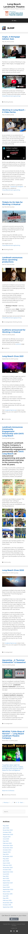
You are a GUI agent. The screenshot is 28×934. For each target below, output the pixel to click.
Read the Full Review (8, 790)
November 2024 (8, 847)
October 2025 (7, 832)
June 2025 (6, 839)
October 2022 (7, 869)
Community (7, 419)
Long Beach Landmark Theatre (14, 5)
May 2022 (6, 876)
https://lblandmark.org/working (11, 190)
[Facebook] (11, 931)
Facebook (13, 186)
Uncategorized (8, 322)
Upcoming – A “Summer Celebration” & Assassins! (14, 661)
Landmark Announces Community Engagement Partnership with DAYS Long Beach (13, 431)
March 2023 (6, 863)
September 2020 (8, 889)
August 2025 (6, 836)
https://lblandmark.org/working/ (11, 96)
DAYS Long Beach (13, 452)
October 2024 (7, 850)
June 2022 (6, 874)
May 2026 (6, 825)
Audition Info (14, 928)
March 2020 (6, 891)
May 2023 (6, 858)
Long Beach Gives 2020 (13, 570)
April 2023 (6, 861)
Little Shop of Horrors (10, 794)
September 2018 (8, 907)
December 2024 (8, 845)
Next (22, 802)
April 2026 (6, 828)
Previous (5, 802)
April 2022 (6, 878)
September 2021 (8, 883)
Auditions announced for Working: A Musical (13, 331)
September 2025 (8, 834)
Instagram (20, 186)
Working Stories (8, 102)
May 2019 (5, 898)
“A (12, 767)
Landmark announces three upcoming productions (12, 259)
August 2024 (7, 852)
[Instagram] (14, 931)
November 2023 (8, 856)
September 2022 (8, 872)
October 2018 (7, 905)
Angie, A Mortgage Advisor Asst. (11, 38)
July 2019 (5, 896)
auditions (18, 344)
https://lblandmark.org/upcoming (11, 317)
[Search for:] (14, 811)
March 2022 (6, 880)
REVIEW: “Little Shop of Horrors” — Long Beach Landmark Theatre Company (13, 734)
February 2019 (7, 900)
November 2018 (7, 902)
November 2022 (8, 867)
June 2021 (6, 885)
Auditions (6, 348)
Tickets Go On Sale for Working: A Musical (12, 203)
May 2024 (6, 854)
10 (18, 802)
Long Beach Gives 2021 (12, 356)
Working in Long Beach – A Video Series (14, 111)
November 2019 (7, 894)
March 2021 (6, 887)
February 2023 (7, 865)
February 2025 (7, 843)
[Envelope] (17, 931)
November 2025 (8, 830)
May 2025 (6, 841)
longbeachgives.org (10, 410)
